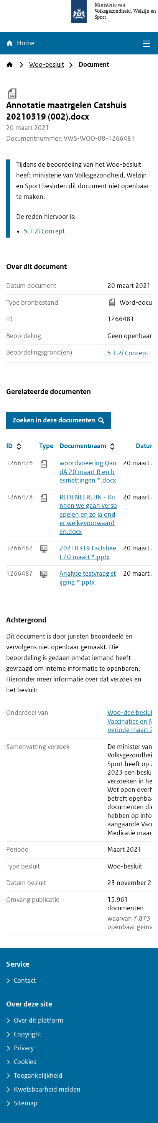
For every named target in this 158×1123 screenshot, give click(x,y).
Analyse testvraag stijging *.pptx (87, 578)
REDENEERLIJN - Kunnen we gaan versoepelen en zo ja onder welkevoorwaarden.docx (88, 514)
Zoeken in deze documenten (54, 420)
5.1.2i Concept (44, 231)
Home (25, 43)
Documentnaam (88, 446)
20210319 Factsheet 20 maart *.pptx (87, 552)
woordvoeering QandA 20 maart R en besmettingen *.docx (88, 471)
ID (21, 446)
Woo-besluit (46, 65)
